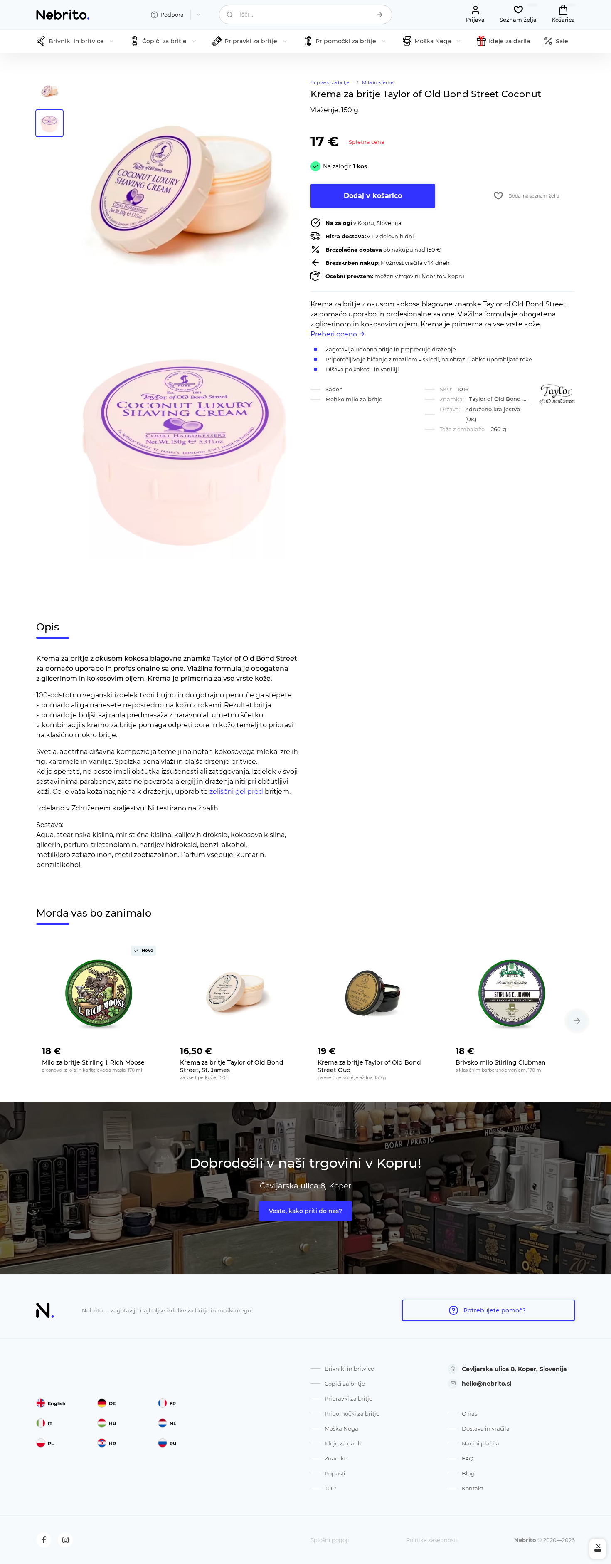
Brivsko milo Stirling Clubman (501, 1062)
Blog (468, 1473)
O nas (469, 1413)
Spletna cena (366, 141)
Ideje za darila (344, 1443)
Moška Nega (341, 1428)
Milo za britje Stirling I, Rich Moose (93, 1062)
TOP (330, 1488)
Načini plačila (480, 1443)
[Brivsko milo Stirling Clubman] (512, 993)
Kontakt (472, 1488)
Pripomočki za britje (352, 1413)
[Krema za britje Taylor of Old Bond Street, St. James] (237, 993)
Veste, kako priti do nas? (305, 1211)
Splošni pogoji (329, 1540)
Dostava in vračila (486, 1428)
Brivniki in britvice (349, 1368)
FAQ (467, 1458)
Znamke (336, 1458)
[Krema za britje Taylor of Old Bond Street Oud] (374, 993)
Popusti (335, 1473)
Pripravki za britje (348, 1398)
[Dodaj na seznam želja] (149, 1048)
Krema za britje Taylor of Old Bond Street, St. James (231, 1066)
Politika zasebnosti (431, 1540)
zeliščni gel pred (236, 792)
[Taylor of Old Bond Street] (557, 394)
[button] (577, 1021)
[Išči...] (380, 14)
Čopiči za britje (345, 1383)
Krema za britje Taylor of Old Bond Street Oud (369, 1066)
